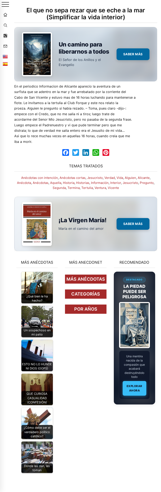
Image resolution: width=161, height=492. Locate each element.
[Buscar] (5, 25)
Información (100, 183)
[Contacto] (5, 46)
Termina (74, 188)
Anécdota (24, 183)
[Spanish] (5, 64)
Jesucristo (95, 178)
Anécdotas (40, 183)
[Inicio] (5, 15)
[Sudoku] (5, 35)
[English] (5, 56)
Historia (68, 183)
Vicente (113, 188)
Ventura (100, 188)
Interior (115, 183)
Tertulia (87, 188)
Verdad (109, 178)
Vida (120, 178)
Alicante (144, 178)
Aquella (55, 183)
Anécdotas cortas (73, 178)
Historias (82, 183)
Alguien (130, 178)
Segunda (59, 188)
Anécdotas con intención (39, 178)
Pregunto (147, 183)
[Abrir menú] (5, 4)
